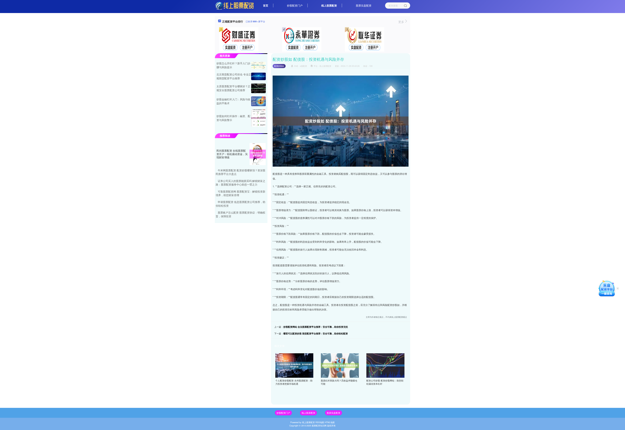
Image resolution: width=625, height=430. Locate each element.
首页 (265, 5)
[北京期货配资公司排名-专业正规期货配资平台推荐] (258, 76)
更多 (401, 22)
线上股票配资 (329, 5)
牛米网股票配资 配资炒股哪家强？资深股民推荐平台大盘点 (240, 172)
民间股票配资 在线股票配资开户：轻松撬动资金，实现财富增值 (232, 154)
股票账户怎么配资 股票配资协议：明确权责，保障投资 (240, 214)
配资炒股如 (279, 65)
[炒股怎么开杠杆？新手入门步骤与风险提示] (258, 65)
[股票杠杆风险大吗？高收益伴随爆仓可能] (340, 365)
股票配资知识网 (319, 425)
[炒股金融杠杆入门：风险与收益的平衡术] (258, 101)
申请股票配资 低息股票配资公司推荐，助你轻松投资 (240, 203)
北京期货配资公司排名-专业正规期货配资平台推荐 (233, 76)
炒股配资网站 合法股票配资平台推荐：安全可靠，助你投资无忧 (315, 326)
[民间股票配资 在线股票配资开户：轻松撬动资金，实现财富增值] (258, 154)
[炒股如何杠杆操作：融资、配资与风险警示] (258, 118)
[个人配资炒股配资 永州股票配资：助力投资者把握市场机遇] (294, 365)
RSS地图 (319, 422)
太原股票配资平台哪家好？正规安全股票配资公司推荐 (233, 88)
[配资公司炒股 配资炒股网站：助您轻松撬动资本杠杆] (385, 365)
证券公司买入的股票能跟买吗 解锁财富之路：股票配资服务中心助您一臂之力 (240, 182)
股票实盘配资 (363, 5)
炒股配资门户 (295, 5)
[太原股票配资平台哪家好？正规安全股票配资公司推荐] (258, 88)
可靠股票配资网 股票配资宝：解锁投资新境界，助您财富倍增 (240, 193)
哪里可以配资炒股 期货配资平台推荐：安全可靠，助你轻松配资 (315, 333)
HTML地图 (330, 422)
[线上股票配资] (234, 5)
